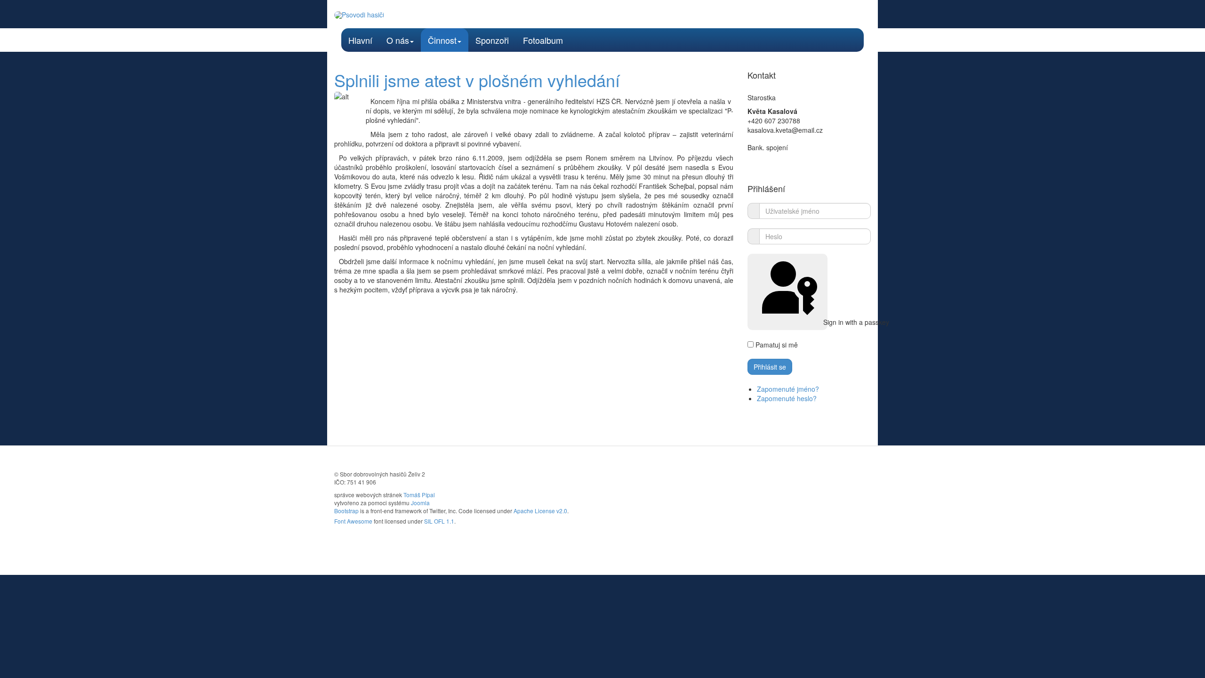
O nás (397, 40)
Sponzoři (492, 40)
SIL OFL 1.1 (439, 521)
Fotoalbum (543, 40)
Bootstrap (346, 511)
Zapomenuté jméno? (788, 389)
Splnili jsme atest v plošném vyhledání (477, 80)
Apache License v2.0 (540, 511)
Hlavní (360, 40)
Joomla (420, 503)
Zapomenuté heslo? (787, 398)
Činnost (442, 40)
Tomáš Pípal (419, 495)
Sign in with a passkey (824, 322)
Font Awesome (353, 521)
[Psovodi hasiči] (359, 15)
